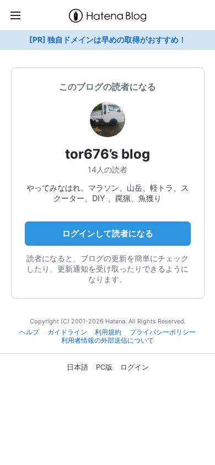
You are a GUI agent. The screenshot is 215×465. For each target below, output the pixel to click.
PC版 (104, 367)
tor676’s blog (107, 154)
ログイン (134, 367)
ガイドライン (67, 332)
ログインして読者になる (107, 233)
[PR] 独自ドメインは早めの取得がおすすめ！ (107, 39)
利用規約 (108, 332)
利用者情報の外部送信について (107, 340)
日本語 (77, 367)
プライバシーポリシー (163, 332)
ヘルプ (29, 332)
